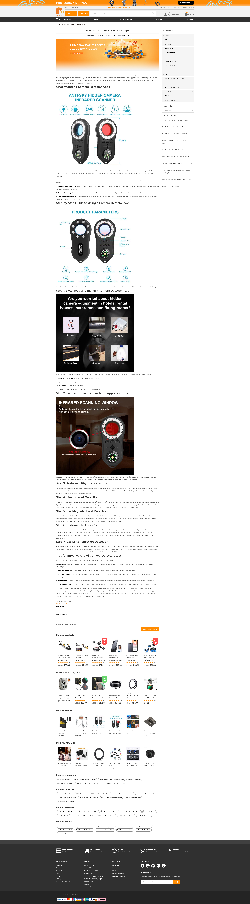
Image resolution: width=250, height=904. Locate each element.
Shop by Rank (83, 13)
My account (116, 865)
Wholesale (87, 887)
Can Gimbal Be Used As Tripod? (172, 150)
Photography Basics (172, 83)
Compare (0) (177, 7)
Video (58, 876)
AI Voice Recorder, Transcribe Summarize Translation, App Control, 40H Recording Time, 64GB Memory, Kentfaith (132, 658)
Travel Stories (170, 100)
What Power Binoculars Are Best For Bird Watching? (176, 172)
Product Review (170, 52)
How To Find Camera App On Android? (80, 733)
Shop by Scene (71, 13)
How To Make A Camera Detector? (115, 732)
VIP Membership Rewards (65, 881)
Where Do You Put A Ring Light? (64, 764)
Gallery (58, 879)
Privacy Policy (89, 865)
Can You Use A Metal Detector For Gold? (150, 733)
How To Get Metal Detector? (132, 732)
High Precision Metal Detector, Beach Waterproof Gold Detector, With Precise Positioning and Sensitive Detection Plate (98, 658)
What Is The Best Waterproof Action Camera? (177, 179)
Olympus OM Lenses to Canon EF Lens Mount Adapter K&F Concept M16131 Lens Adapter (132, 695)
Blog (63, 24)
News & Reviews (126, 19)
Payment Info (89, 873)
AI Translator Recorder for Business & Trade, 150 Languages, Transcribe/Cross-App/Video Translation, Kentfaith (115, 658)
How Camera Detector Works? (98, 732)
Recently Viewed (165, 7)
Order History (117, 868)
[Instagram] (148, 866)
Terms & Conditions (91, 868)
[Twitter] (153, 866)
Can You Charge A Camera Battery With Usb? (177, 163)
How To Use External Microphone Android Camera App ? (63, 733)
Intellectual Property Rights (93, 879)
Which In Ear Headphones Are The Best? (175, 120)
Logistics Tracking (118, 876)
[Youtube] (158, 866)
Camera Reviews (170, 61)
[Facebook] (142, 866)
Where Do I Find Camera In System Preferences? (98, 766)
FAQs (114, 870)
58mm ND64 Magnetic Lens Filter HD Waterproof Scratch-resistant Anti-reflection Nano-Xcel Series (81, 695)
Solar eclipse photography (174, 78)
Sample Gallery (170, 65)
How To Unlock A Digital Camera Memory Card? (176, 142)
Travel (167, 96)
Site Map (59, 870)
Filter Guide (169, 44)
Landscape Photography (173, 87)
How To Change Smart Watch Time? (174, 127)
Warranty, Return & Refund (93, 876)
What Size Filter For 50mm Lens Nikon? (149, 766)
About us (59, 865)
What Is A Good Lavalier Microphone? (114, 766)
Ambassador (88, 881)
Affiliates (87, 884)
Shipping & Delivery (91, 870)
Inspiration (189, 19)
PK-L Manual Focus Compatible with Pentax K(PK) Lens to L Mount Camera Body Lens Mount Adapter (115, 695)
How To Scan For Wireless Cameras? (174, 133)
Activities (67, 19)
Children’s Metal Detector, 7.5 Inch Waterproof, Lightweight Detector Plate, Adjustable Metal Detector (64, 658)
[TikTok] (164, 866)
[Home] (60, 11)
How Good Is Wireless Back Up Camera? (81, 766)
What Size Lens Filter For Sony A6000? (131, 766)
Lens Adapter (169, 48)
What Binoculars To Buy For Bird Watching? (177, 156)
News (166, 70)
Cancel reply (61, 604)
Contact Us (60, 868)
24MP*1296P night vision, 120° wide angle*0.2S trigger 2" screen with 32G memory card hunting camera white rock (64, 695)
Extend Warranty (118, 873)
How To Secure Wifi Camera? (172, 186)
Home (58, 24)
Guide (95, 19)
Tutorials (158, 19)
